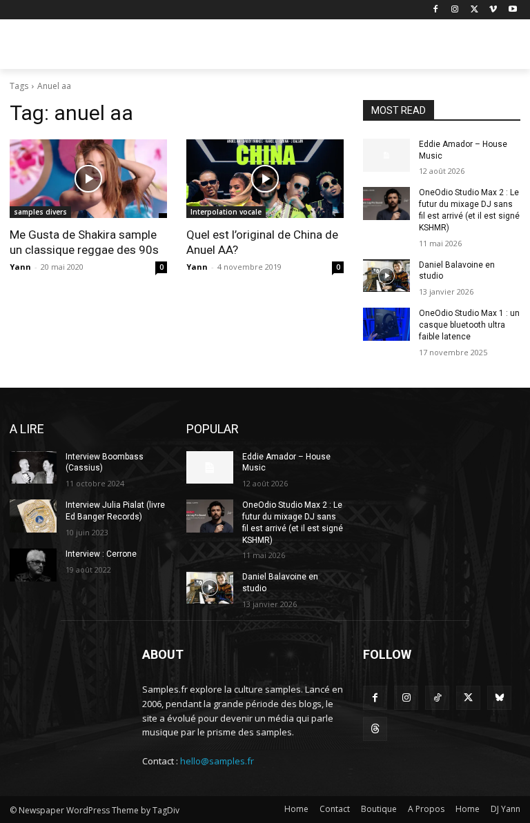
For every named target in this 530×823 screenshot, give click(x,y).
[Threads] (375, 729)
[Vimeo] (493, 10)
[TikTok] (437, 698)
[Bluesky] (499, 698)
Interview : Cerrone (101, 554)
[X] (474, 10)
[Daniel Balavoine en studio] (386, 275)
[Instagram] (455, 10)
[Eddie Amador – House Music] (386, 155)
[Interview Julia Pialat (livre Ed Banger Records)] (33, 516)
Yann (20, 266)
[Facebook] (436, 10)
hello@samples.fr (217, 761)
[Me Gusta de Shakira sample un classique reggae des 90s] (88, 178)
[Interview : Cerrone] (33, 565)
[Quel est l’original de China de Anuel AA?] (265, 178)
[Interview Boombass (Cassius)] (33, 467)
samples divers (40, 212)
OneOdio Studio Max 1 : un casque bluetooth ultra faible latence (469, 324)
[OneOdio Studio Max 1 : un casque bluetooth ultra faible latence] (386, 324)
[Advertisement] (358, 46)
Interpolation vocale (226, 212)
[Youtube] (512, 10)
